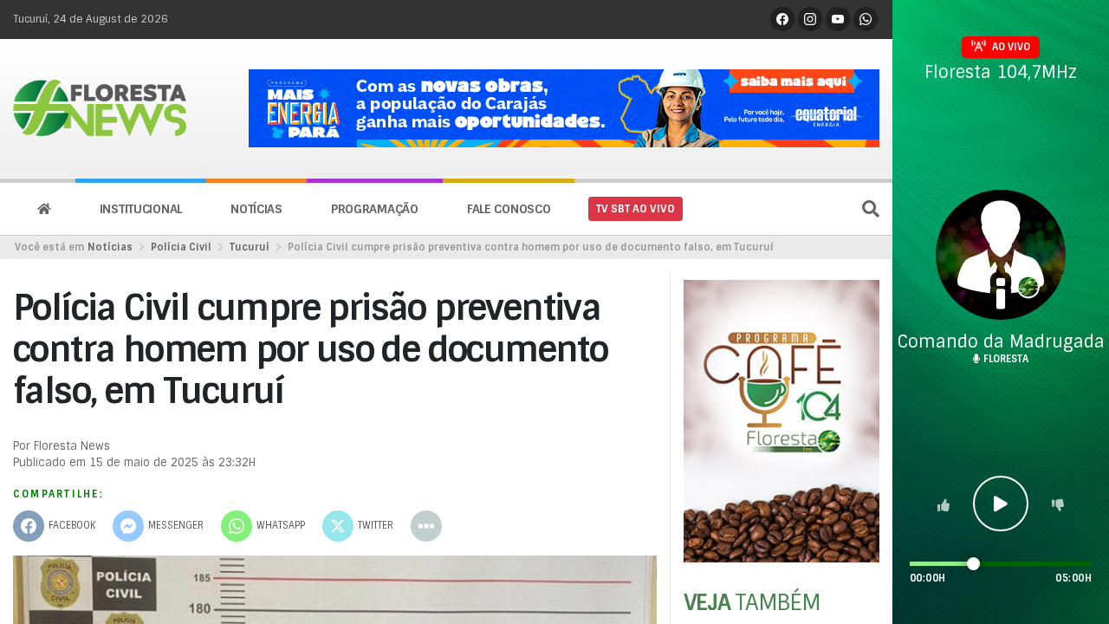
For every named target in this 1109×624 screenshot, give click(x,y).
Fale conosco (509, 209)
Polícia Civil (181, 247)
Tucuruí (249, 247)
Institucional (141, 209)
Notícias (256, 209)
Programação (374, 209)
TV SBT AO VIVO (635, 209)
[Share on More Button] (426, 526)
